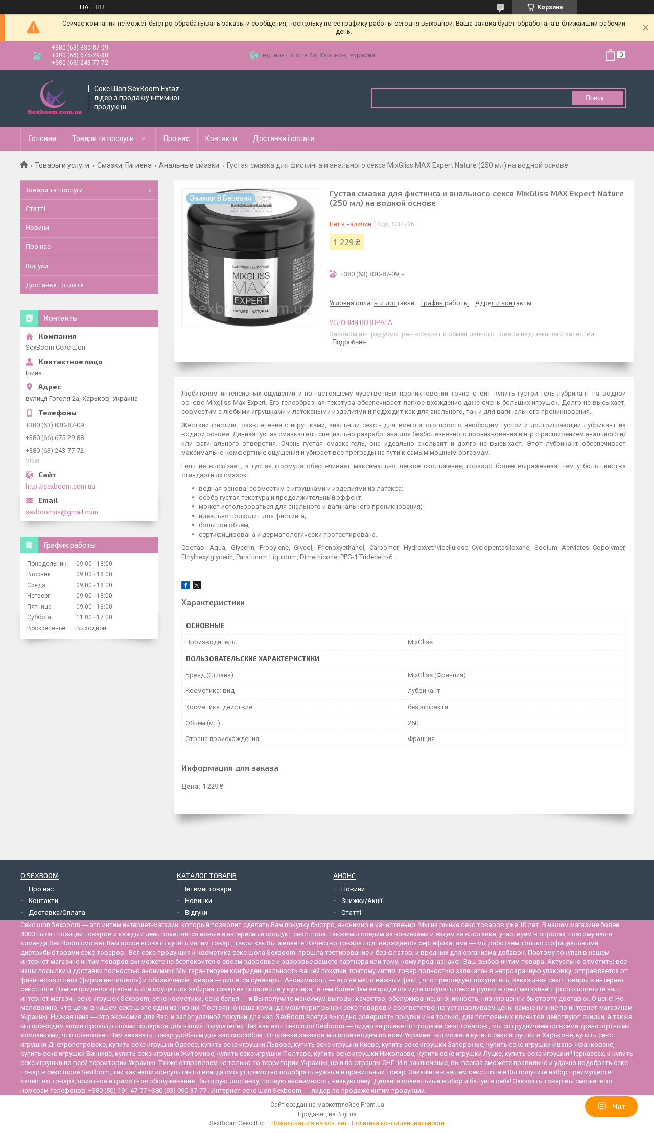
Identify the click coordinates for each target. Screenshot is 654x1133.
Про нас (177, 138)
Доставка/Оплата (57, 912)
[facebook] (185, 587)
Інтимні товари (208, 889)
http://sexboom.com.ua (60, 486)
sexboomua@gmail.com (62, 512)
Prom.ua (372, 1104)
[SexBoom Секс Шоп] (55, 98)
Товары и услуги (62, 165)
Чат (619, 1106)
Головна (42, 138)
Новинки (198, 901)
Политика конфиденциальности (398, 1123)
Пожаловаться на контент (309, 1123)
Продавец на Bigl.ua (327, 1114)
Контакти (221, 138)
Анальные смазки (189, 165)
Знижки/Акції (361, 901)
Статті (35, 209)
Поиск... (598, 98)
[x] (197, 587)
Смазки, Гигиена (124, 165)
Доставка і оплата (284, 138)
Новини (37, 228)
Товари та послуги (103, 138)
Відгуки (37, 266)
